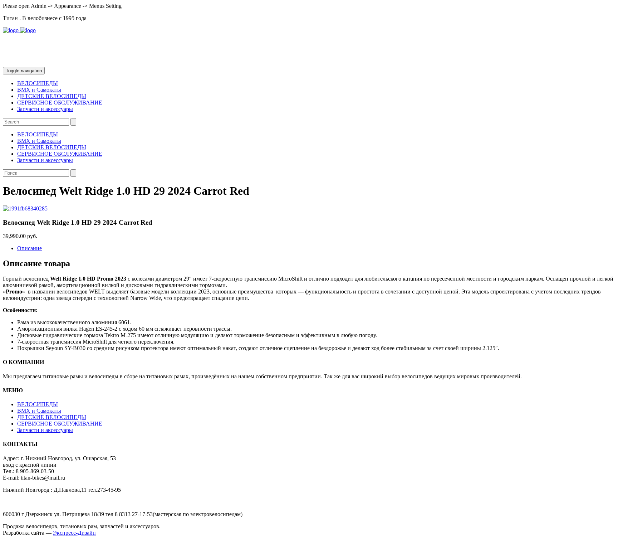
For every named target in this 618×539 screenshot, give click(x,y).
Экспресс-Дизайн (74, 533)
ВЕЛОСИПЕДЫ (37, 83)
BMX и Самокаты (39, 90)
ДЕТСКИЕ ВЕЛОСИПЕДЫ (51, 96)
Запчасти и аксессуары (45, 109)
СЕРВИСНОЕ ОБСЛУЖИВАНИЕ (59, 102)
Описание (29, 248)
